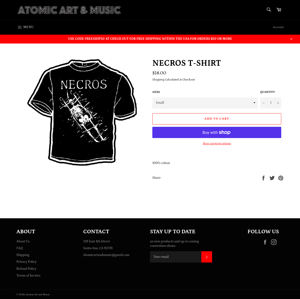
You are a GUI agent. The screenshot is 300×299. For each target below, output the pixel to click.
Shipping (22, 255)
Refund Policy (26, 269)
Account (278, 27)
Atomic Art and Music (38, 294)
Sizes (156, 92)
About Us (23, 241)
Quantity (267, 92)
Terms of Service (28, 275)
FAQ (19, 248)
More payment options (217, 143)
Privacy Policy (26, 262)
